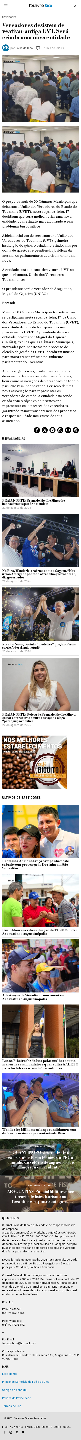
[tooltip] (37, 430)
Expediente (9, 1373)
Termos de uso (11, 1406)
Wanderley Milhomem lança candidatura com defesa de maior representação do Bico (39, 1131)
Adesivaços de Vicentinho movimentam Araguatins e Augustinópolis (33, 997)
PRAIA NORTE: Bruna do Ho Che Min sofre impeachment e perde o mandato (33, 502)
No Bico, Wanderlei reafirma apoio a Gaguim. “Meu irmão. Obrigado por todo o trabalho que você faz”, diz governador (39, 574)
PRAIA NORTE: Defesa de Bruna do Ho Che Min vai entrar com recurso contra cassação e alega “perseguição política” (39, 718)
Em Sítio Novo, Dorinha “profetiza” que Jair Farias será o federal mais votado (39, 646)
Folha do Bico (24, 48)
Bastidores (9, 17)
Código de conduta (14, 1389)
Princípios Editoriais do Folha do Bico (25, 1381)
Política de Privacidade (16, 1398)
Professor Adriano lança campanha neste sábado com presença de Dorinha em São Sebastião (35, 864)
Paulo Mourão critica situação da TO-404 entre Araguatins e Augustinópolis (40, 932)
